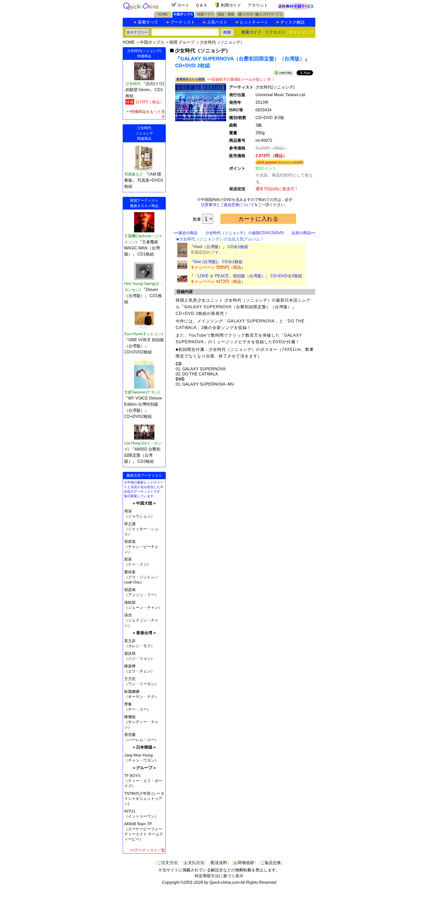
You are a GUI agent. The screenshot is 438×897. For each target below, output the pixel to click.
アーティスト (183, 22)
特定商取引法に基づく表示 (219, 876)
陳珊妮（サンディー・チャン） (141, 722)
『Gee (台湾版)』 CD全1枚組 (216, 262)
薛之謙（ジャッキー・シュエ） (141, 529)
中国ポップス (152, 42)
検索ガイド (251, 32)
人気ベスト (217, 22)
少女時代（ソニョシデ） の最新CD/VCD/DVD (245, 233)
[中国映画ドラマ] (205, 16)
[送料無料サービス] (296, 8)
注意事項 (208, 204)
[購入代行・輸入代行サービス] (260, 16)
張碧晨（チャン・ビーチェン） (141, 546)
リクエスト (275, 32)
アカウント (258, 5)
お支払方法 (194, 862)
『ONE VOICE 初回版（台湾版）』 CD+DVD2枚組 (144, 346)
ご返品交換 (271, 862)
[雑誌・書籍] (225, 16)
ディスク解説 (292, 22)
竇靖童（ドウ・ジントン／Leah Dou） (141, 577)
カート (183, 5)
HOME (129, 42)
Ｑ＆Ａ (201, 5)
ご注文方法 (167, 862)
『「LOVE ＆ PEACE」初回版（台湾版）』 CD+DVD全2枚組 (246, 276)
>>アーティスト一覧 (147, 850)
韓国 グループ (182, 42)
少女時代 (133, 83)
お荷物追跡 (244, 862)
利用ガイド (231, 5)
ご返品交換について (237, 204)
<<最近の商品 (185, 233)
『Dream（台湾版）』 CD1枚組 (143, 295)
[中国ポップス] (183, 16)
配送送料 (219, 862)
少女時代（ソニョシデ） (222, 42)
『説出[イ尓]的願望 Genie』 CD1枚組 (144, 89)
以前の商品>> (303, 233)
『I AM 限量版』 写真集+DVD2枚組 (143, 180)
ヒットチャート (254, 22)
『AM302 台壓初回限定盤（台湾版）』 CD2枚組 (142, 455)
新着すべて (148, 22)
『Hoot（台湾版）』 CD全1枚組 (219, 247)
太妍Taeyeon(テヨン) (142, 392)
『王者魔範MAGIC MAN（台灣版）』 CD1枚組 (142, 248)
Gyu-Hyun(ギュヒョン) (143, 334)
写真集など (133, 174)
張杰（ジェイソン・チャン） (141, 620)
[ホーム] (162, 16)
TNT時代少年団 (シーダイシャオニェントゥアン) (144, 798)
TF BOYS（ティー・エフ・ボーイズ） (143, 780)
